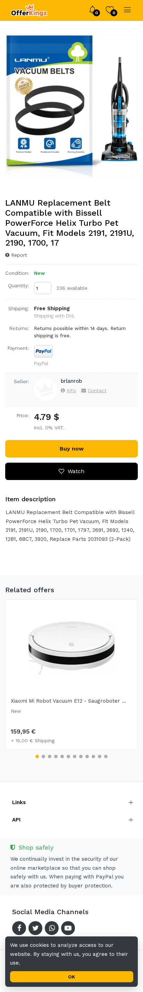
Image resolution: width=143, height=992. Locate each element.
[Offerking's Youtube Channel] (68, 928)
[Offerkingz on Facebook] (19, 928)
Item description (30, 499)
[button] (37, 756)
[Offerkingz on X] (35, 928)
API (16, 820)
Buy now (72, 448)
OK (71, 976)
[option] (71, 106)
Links (19, 802)
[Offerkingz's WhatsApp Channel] (52, 928)
